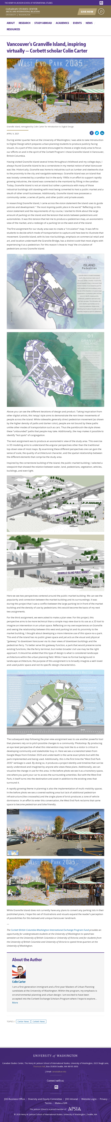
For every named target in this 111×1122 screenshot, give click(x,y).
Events (77, 23)
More (15, 1002)
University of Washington (55, 1057)
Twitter (97, 133)
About (11, 23)
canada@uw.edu (59, 1071)
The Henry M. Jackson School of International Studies (29, 3)
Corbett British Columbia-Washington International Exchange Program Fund (50, 929)
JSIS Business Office (14, 1099)
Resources (13, 29)
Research (24, 23)
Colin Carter (19, 981)
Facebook (92, 133)
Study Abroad (43, 23)
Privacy (103, 1099)
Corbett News (39, 1021)
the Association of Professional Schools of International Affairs (74, 1109)
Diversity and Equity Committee (45, 1099)
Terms (48, 1103)
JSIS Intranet (71, 1099)
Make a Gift (61, 1103)
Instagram (101, 3)
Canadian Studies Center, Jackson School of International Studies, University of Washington (35, 12)
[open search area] (101, 11)
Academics (62, 23)
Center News (23, 1021)
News (89, 23)
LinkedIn (102, 133)
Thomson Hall (39, 1066)
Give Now (87, 11)
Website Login (89, 1099)
